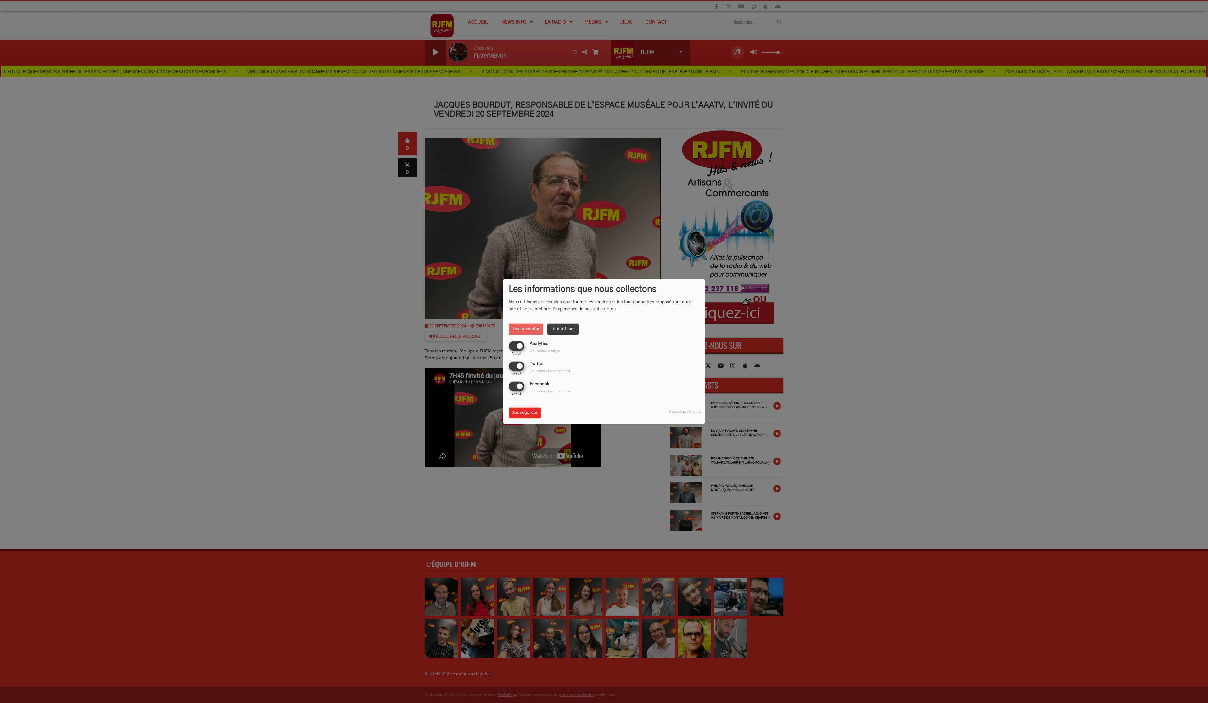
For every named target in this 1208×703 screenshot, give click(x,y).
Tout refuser (563, 329)
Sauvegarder (525, 413)
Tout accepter (526, 329)
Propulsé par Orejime (684, 411)
